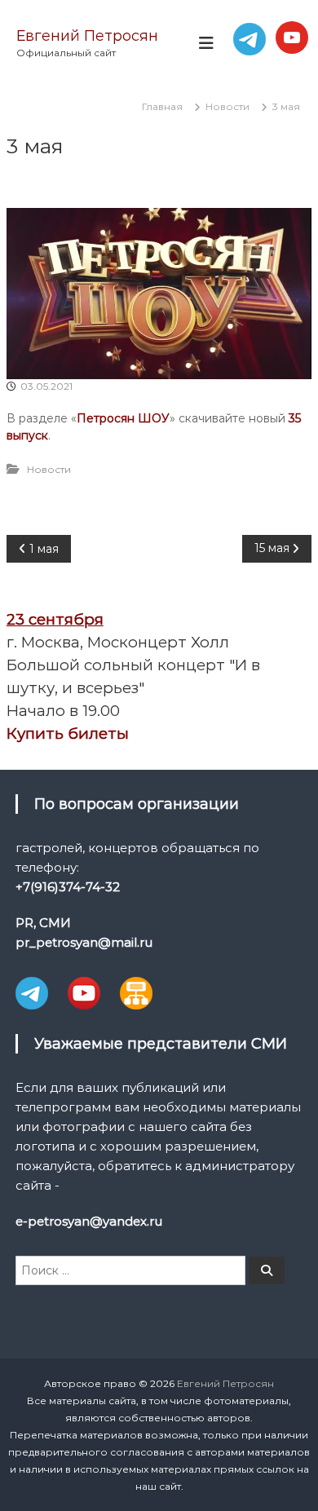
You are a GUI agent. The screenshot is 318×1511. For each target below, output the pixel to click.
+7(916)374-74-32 (67, 887)
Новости (227, 106)
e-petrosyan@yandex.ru (88, 1221)
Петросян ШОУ (123, 418)
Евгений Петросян (87, 36)
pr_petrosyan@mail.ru (83, 942)
